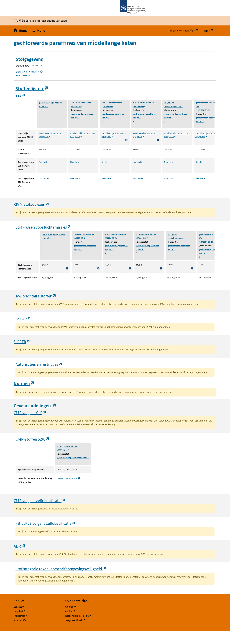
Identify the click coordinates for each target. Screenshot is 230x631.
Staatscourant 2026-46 (68, 478)
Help (210, 31)
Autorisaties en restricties (38, 364)
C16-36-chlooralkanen (143, 102)
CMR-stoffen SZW (32, 439)
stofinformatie (28, 71)
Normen (24, 383)
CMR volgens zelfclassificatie (40, 500)
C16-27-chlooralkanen (112, 102)
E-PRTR (22, 341)
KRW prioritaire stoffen (35, 296)
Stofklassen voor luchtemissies (43, 227)
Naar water (44, 178)
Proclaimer (35, 615)
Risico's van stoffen (184, 31)
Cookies (85, 611)
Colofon (85, 606)
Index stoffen (20, 620)
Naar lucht (43, 162)
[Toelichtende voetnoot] (126, 140)
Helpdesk (35, 611)
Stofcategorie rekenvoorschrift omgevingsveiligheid (61, 568)
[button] (39, 30)
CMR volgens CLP (30, 412)
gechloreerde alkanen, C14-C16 (208, 104)
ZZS (20, 95)
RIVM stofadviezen (31, 204)
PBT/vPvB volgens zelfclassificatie (45, 523)
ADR (20, 546)
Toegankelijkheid (89, 620)
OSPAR (23, 319)
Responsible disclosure (89, 615)
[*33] (41, 71)
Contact (34, 606)
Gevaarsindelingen (35, 406)
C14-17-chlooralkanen (81, 102)
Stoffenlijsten (32, 88)
